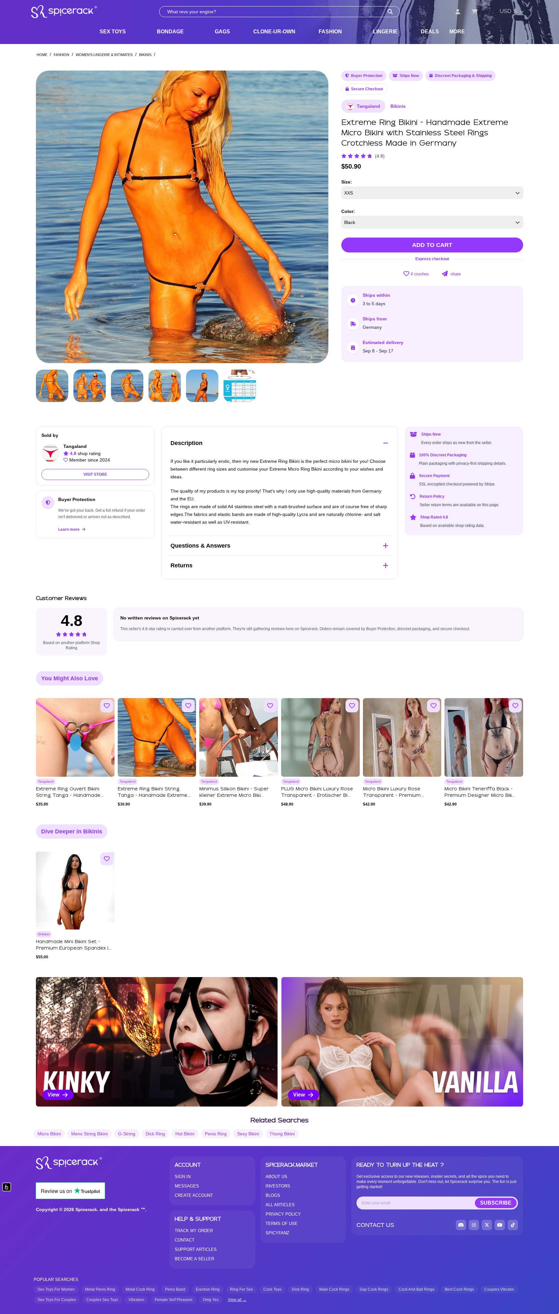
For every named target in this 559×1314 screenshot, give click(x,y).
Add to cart (432, 245)
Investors (278, 1186)
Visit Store (95, 474)
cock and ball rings (416, 1289)
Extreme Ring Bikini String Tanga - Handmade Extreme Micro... (152, 795)
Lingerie (385, 31)
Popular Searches (56, 1279)
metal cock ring (140, 1289)
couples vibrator (499, 1289)
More (457, 31)
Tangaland (368, 106)
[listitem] (157, 1042)
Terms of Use (282, 1223)
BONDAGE (170, 31)
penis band (175, 1289)
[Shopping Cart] (474, 11)
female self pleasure (173, 1299)
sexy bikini (248, 1133)
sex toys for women (56, 1289)
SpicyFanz (277, 1232)
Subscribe (495, 1203)
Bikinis (145, 55)
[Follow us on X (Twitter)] (487, 1225)
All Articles (280, 1204)
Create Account (194, 1195)
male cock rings (334, 1289)
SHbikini (44, 934)
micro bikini (49, 1133)
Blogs (273, 1195)
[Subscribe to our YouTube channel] (500, 1225)
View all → (237, 1299)
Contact (184, 1240)
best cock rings (459, 1289)
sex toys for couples (57, 1299)
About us (276, 1176)
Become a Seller (194, 1258)
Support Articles (196, 1249)
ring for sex (241, 1289)
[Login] (458, 11)
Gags (222, 31)
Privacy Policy (283, 1214)
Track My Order (194, 1230)
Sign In (183, 1176)
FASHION (330, 31)
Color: (348, 211)
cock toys (272, 1289)
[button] (317, 217)
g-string (126, 1133)
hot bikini (184, 1133)
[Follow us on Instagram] (474, 1225)
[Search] (390, 12)
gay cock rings (374, 1289)
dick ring (155, 1133)
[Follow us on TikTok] (513, 1225)
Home (42, 55)
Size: (346, 181)
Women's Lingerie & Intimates (104, 55)
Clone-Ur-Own (274, 31)
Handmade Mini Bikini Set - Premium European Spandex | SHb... (72, 948)
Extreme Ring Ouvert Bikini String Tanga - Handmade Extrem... (68, 795)
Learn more (69, 529)
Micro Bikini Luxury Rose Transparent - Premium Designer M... (392, 795)
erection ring (208, 1289)
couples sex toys (102, 1299)
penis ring (216, 1133)
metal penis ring (100, 1289)
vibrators (136, 1299)
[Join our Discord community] (461, 1225)
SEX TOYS (113, 31)
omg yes (211, 1299)
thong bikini (282, 1133)
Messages (187, 1186)
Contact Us (375, 1225)
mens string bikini (89, 1133)
